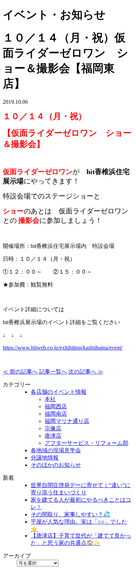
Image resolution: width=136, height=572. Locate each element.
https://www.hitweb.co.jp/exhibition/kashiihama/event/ (62, 348)
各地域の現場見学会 (56, 450)
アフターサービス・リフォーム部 (86, 443)
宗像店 (53, 428)
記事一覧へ (53, 372)
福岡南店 (56, 414)
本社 (50, 399)
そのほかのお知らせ (56, 465)
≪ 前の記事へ (20, 372)
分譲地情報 (45, 458)
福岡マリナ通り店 (67, 421)
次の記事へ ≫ (85, 372)
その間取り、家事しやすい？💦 (70, 514)
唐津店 (53, 436)
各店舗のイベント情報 (58, 392)
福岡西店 (56, 406)
